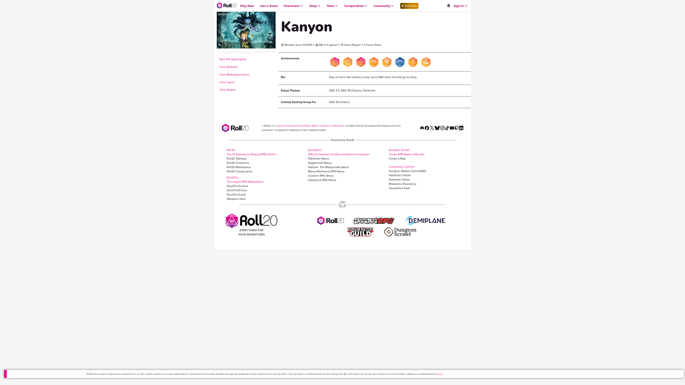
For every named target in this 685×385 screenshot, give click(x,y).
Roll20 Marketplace (239, 167)
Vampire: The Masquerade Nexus (328, 167)
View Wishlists (228, 67)
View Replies (227, 90)
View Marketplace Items (234, 75)
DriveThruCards (236, 194)
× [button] (603, 374)
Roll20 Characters (238, 163)
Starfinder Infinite (399, 180)
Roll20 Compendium (240, 171)
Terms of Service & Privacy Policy (293, 125)
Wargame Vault (236, 199)
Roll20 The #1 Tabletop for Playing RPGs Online (251, 152)
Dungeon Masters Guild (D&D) (407, 171)
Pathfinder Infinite (400, 175)
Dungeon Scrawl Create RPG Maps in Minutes (406, 152)
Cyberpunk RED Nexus (322, 180)
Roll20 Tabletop (236, 158)
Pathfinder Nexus (318, 158)
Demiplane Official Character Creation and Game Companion (338, 152)
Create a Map (397, 158)
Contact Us (325, 125)
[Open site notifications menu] (448, 6)
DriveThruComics (237, 186)
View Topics (226, 82)
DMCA (314, 125)
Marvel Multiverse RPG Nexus (326, 171)
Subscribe (410, 6)
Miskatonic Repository (402, 184)
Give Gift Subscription (233, 59)
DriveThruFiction (237, 190)
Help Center (338, 125)
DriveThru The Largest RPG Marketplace (245, 179)
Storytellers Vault (399, 188)
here (440, 374)
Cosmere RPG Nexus (321, 176)
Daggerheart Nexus (320, 163)
